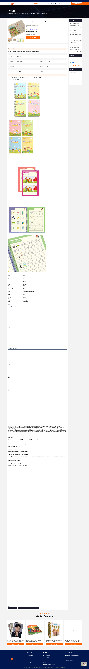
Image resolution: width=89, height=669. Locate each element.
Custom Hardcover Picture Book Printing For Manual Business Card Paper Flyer (73, 641)
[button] (24, 40)
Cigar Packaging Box (46, 660)
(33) (74, 25)
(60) (74, 32)
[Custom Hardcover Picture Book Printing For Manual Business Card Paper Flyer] (73, 629)
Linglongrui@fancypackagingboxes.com (72, 655)
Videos (41, 3)
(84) (75, 38)
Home (30, 3)
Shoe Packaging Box (46, 657)
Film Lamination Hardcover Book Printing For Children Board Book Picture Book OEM (34, 641)
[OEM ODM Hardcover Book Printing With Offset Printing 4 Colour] (54, 629)
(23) (74, 30)
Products (35, 3)
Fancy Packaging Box (46, 655)
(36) (75, 47)
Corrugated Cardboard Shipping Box (49, 664)
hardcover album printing (13, 607)
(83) (75, 35)
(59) (74, 49)
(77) (75, 27)
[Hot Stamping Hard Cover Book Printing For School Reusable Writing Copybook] (16, 29)
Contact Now (76, 65)
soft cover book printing (34, 607)
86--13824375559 (69, 657)
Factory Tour (30, 657)
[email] (72, 62)
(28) (76, 51)
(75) (75, 40)
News (52, 3)
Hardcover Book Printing (17, 13)
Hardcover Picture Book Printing (24, 607)
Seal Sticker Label (46, 662)
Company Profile (30, 655)
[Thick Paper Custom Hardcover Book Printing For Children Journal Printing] (15, 629)
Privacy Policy (30, 662)
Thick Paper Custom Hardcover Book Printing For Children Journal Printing (15, 641)
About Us (46, 3)
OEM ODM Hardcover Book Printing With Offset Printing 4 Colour (53, 641)
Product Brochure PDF (33, 29)
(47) (74, 23)
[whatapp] (70, 63)
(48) (74, 42)
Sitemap (29, 660)
